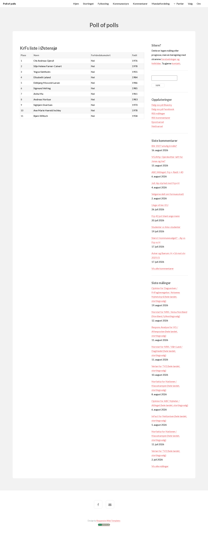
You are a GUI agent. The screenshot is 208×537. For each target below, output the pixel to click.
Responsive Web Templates (108, 520)
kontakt (176, 63)
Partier (180, 3)
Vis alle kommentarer (163, 268)
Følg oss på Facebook (163, 109)
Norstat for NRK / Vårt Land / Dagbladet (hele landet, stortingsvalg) (167, 351)
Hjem (76, 3)
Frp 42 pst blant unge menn (166, 216)
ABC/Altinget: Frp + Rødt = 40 (167, 172)
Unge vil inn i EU (160, 205)
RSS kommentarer (161, 117)
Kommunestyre (121, 3)
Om (199, 3)
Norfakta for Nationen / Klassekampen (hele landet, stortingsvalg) (166, 385)
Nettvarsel (157, 126)
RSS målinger (158, 113)
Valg (190, 3)
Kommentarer (140, 3)
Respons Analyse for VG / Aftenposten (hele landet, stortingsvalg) (165, 331)
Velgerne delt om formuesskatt (168, 194)
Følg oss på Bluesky (162, 104)
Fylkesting (103, 3)
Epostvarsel (158, 121)
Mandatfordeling (161, 3)
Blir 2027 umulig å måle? (164, 145)
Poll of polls (9, 3)
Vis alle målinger (160, 466)
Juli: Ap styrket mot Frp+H (166, 183)
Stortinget (88, 3)
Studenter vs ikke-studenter (166, 227)
